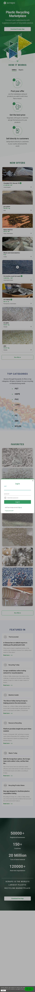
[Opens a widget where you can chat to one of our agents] (28, 989)
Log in (17, 502)
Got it (3, 990)
